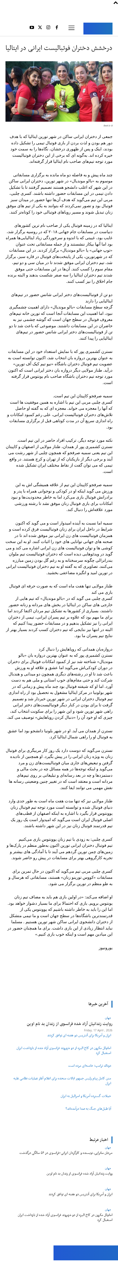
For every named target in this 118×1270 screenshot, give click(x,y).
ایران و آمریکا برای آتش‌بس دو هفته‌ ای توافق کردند (79, 1035)
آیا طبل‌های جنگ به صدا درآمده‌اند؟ (88, 1109)
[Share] (29, 1265)
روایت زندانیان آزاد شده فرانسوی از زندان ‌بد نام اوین (80, 1173)
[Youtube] (31, 28)
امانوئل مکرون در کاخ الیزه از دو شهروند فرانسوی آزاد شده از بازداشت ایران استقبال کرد (63, 1050)
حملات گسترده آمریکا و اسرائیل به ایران (86, 1096)
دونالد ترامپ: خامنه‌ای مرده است (89, 1066)
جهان (108, 1147)
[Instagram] (48, 28)
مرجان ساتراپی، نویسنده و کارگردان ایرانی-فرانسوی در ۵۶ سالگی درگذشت (66, 1153)
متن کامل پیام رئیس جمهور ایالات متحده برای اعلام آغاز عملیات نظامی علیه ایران (62, 1080)
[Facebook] (57, 28)
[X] (40, 28)
